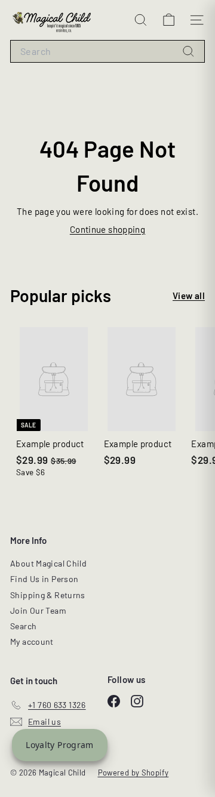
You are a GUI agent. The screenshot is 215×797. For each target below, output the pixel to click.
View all (189, 295)
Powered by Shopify (133, 772)
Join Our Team (38, 610)
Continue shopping (107, 229)
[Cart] (169, 20)
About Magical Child (48, 563)
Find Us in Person (44, 579)
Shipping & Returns (47, 595)
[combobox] (107, 51)
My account (32, 641)
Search (23, 626)
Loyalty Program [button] (60, 744)
